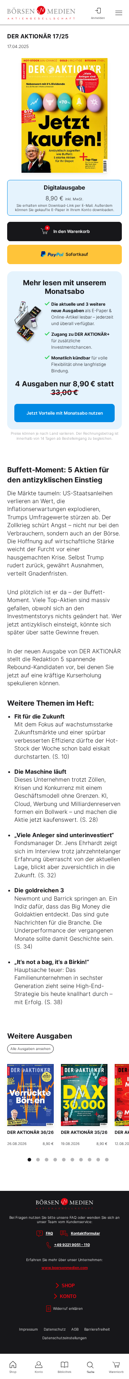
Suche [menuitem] (90, 1372)
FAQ (49, 1233)
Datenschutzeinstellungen (64, 1338)
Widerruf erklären (67, 1308)
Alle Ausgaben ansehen (30, 1048)
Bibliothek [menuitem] (64, 1372)
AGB (74, 1329)
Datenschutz (55, 1329)
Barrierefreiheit (97, 1329)
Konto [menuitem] (39, 1372)
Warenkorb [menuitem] (116, 1372)
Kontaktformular (85, 1233)
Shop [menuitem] (12, 1372)
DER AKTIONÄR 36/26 (30, 1132)
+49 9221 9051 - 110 (72, 1244)
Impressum (28, 1329)
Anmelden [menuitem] (98, 18)
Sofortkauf (77, 254)
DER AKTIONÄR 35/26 (84, 1132)
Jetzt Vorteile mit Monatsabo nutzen (65, 413)
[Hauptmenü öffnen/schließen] (118, 12)
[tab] (29, 1159)
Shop (67, 1285)
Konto (67, 1296)
